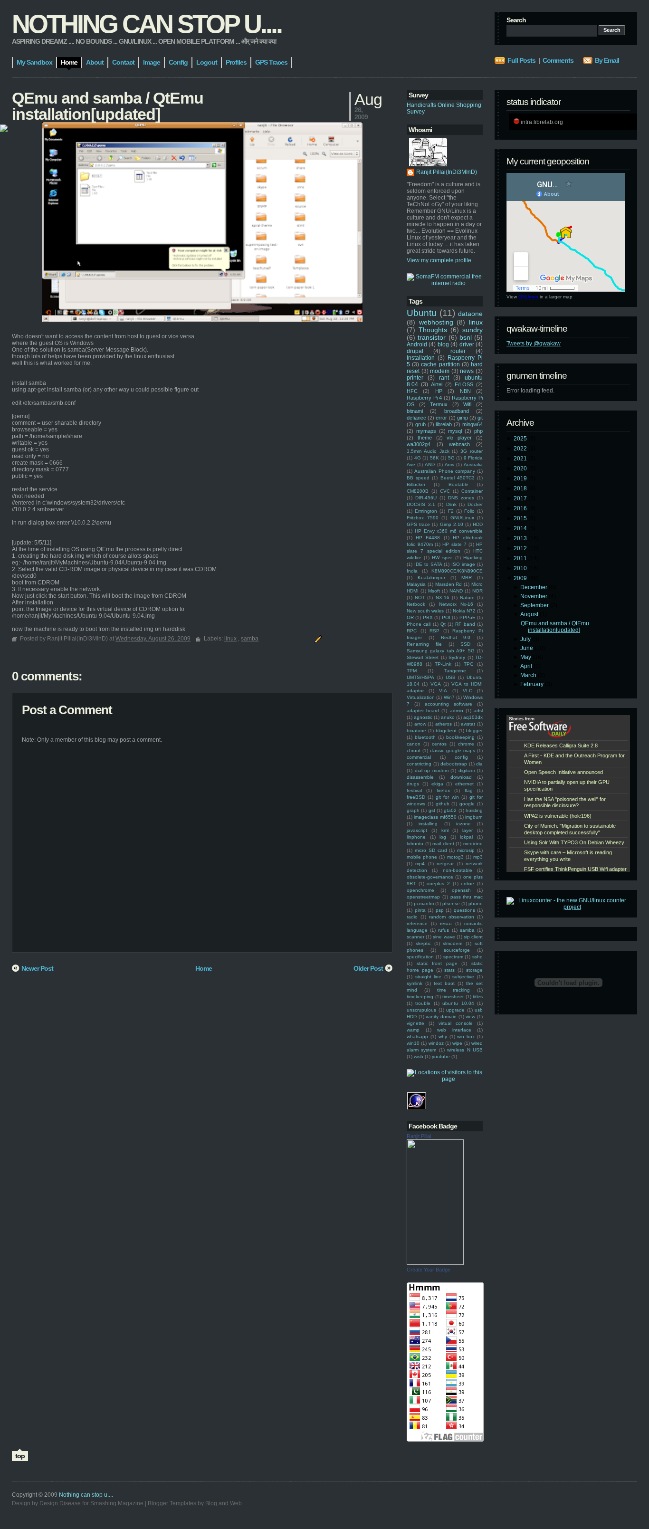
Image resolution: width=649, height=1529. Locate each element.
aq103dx (473, 717)
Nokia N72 (464, 610)
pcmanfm (424, 903)
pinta (420, 910)
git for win (447, 797)
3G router (471, 451)
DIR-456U (426, 497)
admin (456, 710)
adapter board (423, 710)
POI (446, 617)
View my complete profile (439, 260)
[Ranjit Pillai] (435, 1263)
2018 (521, 488)
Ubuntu (422, 313)
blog (443, 344)
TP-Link (443, 664)
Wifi (467, 404)
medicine (473, 843)
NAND (456, 590)
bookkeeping (460, 737)
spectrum (453, 956)
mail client (443, 843)
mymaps (426, 431)
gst (432, 810)
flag (469, 790)
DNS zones (461, 497)
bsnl (465, 337)
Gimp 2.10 (451, 524)
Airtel (436, 384)
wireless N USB (465, 1049)
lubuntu (415, 843)
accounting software (448, 704)
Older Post (368, 968)
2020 (521, 468)
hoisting (474, 810)
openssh (461, 890)
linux (476, 322)
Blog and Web (223, 1503)
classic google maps (452, 750)
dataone (470, 313)
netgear (445, 863)
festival (414, 790)
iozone (463, 823)
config (461, 757)
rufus (443, 930)
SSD (465, 644)
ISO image (463, 564)
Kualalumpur (431, 577)
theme (425, 437)
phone (475, 903)
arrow (420, 723)
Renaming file (424, 644)
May (526, 657)
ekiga (437, 783)
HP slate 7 (454, 544)
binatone (416, 730)
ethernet (464, 783)
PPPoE (467, 617)
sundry (472, 330)
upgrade (455, 1010)
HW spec (442, 557)
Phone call (418, 624)
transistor (432, 337)
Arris (449, 464)
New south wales (425, 610)
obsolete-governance (430, 876)
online (467, 883)
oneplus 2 (438, 883)
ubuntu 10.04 (458, 1003)
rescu (446, 923)
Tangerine (455, 670)
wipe (457, 1043)
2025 (521, 438)
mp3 (478, 857)
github (442, 803)
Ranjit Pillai (419, 1136)
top (20, 1456)
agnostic (423, 717)
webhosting (436, 322)
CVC (445, 491)
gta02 (450, 810)
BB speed (418, 477)
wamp (413, 1029)
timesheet (453, 996)
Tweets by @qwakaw (533, 343)
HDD (478, 524)
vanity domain (441, 1016)
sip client (473, 936)
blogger (474, 730)
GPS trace (418, 524)
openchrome (420, 890)
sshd (477, 956)
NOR (477, 590)
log (442, 837)
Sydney (457, 657)
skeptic (423, 943)
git (480, 417)
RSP (434, 630)
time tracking (453, 990)
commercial (419, 757)
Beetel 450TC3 (457, 477)
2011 (521, 558)
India (412, 570)
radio (412, 916)
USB (451, 677)
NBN (465, 391)
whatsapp (417, 1036)
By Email (607, 60)
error (441, 417)
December (534, 587)
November (534, 596)
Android (417, 344)
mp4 (420, 863)
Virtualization (421, 697)
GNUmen (528, 296)
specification (420, 956)
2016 (521, 508)
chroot (413, 750)
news (467, 371)
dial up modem (432, 770)
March (529, 675)
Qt (443, 624)
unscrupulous (421, 1010)
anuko (448, 717)
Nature (467, 597)
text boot (444, 983)
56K (434, 457)
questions (464, 910)
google (467, 803)
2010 (521, 568)
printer (415, 377)
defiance (416, 417)
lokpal (466, 837)
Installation (421, 357)
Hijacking (473, 557)
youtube (441, 1056)
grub (420, 424)
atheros (443, 723)
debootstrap (453, 763)
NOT (420, 597)
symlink (414, 983)
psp (440, 910)
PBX (428, 617)
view (470, 1016)
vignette (415, 1023)
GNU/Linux (462, 517)
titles (478, 996)
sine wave (444, 936)
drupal (415, 351)
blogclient (446, 730)
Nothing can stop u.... (146, 24)
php (478, 431)
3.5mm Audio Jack (428, 451)
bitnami (415, 411)
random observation (451, 916)
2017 (521, 498)
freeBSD (416, 797)
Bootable (458, 484)
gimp (462, 417)
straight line (428, 976)
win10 (413, 1043)
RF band (465, 624)
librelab (444, 424)
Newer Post (37, 968)
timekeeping (420, 996)
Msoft (434, 590)
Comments (558, 60)
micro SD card (431, 850)
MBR (466, 577)
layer (467, 830)
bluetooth (425, 737)
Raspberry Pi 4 (424, 398)
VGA (435, 684)
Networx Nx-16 (456, 604)
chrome (466, 743)
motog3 (455, 857)
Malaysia (416, 584)
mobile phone (422, 857)
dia (479, 763)
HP (438, 391)
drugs (413, 783)
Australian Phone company (444, 471)
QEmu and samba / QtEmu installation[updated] (555, 626)
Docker (475, 504)
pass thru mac (466, 896)
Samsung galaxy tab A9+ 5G (441, 650)
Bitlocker (416, 484)
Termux (439, 404)
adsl (478, 710)
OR (410, 617)
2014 (521, 528)
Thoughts (433, 330)
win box (466, 1036)
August (530, 614)
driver (466, 344)
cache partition (440, 364)
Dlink (451, 504)
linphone (416, 837)
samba (467, 930)
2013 (521, 538)
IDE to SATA (428, 564)
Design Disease (60, 1503)
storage (474, 970)
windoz (436, 1043)
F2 (451, 511)
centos (439, 743)
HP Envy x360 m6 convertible (449, 531)
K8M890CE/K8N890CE (457, 570)
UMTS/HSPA (420, 677)
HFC (412, 391)
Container (472, 491)
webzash (459, 444)
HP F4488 (428, 537)
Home (203, 968)
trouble (422, 1003)
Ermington (426, 511)
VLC (467, 690)
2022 (521, 448)
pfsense (451, 903)
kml (445, 830)
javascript (417, 830)
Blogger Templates (172, 1503)
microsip (466, 850)
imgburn (474, 817)
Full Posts (521, 60)
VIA (443, 690)
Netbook (416, 604)
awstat (468, 723)
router (458, 351)
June (527, 648)
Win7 (449, 697)
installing (428, 823)
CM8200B (418, 491)
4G (417, 457)
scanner (415, 936)
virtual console (456, 1023)
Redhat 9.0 (456, 637)
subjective (463, 976)
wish (418, 1056)
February (532, 684)
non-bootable (457, 870)
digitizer (466, 770)
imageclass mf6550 (435, 817)
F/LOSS (464, 384)
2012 (521, 548)
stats (449, 970)
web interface (454, 1029)
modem (439, 371)
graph (413, 810)
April (527, 666)
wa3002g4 (418, 444)
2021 (521, 458)
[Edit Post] (317, 638)
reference (417, 923)
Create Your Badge (428, 1269)
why (443, 1036)
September (535, 605)
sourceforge (457, 950)
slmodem (452, 943)
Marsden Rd (448, 584)
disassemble (420, 777)
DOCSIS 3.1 (421, 504)
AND (430, 464)
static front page (437, 963)
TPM (412, 670)
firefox (443, 790)
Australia (473, 464)
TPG (469, 664)
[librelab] (4, 129)
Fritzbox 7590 (423, 517)
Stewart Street (423, 657)
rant (444, 377)
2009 (521, 578)
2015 (521, 518)
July (526, 639)
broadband (456, 411)
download (461, 777)
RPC (412, 630)
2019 (521, 478)
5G (451, 457)
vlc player (459, 437)
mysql (455, 431)
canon (413, 743)
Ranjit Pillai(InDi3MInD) (446, 172)
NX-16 (442, 597)
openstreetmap (423, 896)
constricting (419, 763)
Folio (469, 511)
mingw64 (472, 424)
